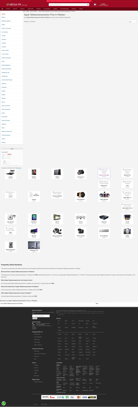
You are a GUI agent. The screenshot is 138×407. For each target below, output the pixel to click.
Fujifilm (94, 341)
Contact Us (36, 356)
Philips (59, 327)
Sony (87, 327)
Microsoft (95, 346)
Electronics (47, 9)
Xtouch (87, 358)
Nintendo (80, 349)
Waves (59, 358)
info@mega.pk (18, 168)
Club (73, 338)
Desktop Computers (6, 57)
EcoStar (73, 341)
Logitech (87, 346)
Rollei (73, 352)
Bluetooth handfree (6, 21)
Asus (73, 320)
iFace (94, 343)
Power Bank (4, 116)
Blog (35, 359)
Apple (28, 11)
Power (81, 9)
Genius (66, 343)
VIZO (94, 355)
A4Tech (59, 334)
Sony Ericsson (94, 327)
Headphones (5, 76)
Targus (59, 355)
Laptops (8, 9)
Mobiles (22, 9)
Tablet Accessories (6, 135)
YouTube (36, 367)
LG (79, 323)
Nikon (73, 349)
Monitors (4, 98)
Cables (3, 24)
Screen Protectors (6, 120)
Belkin (80, 334)
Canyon (59, 338)
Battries (3, 17)
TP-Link (73, 355)
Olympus (87, 349)
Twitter (35, 373)
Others (3, 113)
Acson (66, 334)
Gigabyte (74, 343)
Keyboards (4, 87)
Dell (93, 320)
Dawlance (60, 341)
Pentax (59, 352)
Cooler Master (80, 337)
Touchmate (67, 355)
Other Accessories (6, 105)
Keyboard (4, 83)
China (66, 338)
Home (24, 11)
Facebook (36, 365)
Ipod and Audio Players (7, 80)
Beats (73, 334)
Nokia (87, 323)
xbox (80, 358)
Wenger (66, 358)
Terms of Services (38, 345)
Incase (59, 346)
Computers (30, 9)
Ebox (66, 341)
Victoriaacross (81, 355)
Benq (87, 334)
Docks (3, 61)
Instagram (36, 370)
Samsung (81, 327)
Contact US (35, 404)
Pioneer (66, 327)
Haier (87, 343)
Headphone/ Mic (5, 72)
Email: (33, 315)
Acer (59, 320)
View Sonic (88, 355)
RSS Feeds (36, 375)
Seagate (80, 352)
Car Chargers (5, 32)
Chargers (4, 39)
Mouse (3, 102)
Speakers (4, 124)
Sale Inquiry (36, 351)
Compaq (87, 320)
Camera (55, 9)
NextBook (67, 349)
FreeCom (88, 341)
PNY (66, 352)
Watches (74, 9)
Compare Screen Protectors (40, 353)
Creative (94, 338)
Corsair (87, 338)
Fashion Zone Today (38, 381)
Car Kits (3, 35)
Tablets (15, 9)
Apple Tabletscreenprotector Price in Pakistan (44, 14)
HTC (66, 323)
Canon (94, 334)
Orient (94, 349)
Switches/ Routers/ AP (7, 131)
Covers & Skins (5, 50)
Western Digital (73, 358)
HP (58, 323)
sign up (35, 318)
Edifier (80, 341)
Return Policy (37, 339)
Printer (39, 9)
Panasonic (95, 323)
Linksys (80, 346)
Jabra (66, 346)
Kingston (73, 346)
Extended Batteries (6, 65)
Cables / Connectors (6, 28)
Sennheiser (88, 352)
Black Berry (81, 320)
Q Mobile (74, 327)
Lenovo (73, 323)
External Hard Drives (6, 69)
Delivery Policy (37, 334)
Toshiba (59, 330)
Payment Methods (38, 337)
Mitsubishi (60, 349)
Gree (80, 343)
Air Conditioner (64, 9)
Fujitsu (59, 343)
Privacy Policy (37, 342)
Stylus (3, 127)
